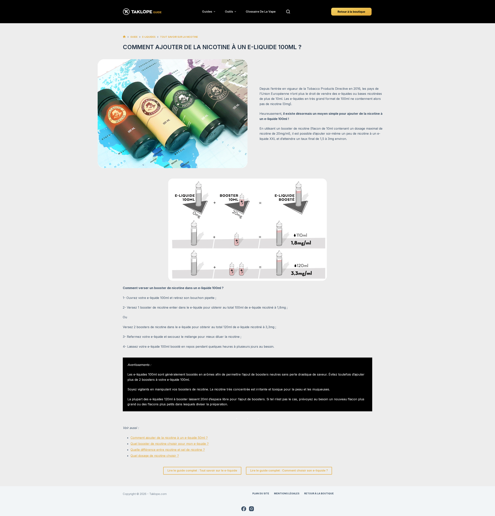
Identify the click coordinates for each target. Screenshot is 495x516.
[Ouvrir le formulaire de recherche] (288, 12)
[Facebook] (243, 508)
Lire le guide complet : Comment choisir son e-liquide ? (289, 470)
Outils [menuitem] (229, 11)
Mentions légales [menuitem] (286, 493)
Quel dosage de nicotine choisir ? (155, 456)
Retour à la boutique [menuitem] (319, 493)
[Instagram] (251, 508)
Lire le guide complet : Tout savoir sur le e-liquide (202, 470)
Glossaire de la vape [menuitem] (261, 11)
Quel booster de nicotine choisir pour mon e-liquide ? (170, 444)
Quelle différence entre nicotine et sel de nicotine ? (168, 450)
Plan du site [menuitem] (260, 493)
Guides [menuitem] (207, 11)
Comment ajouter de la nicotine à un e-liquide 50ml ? (169, 438)
